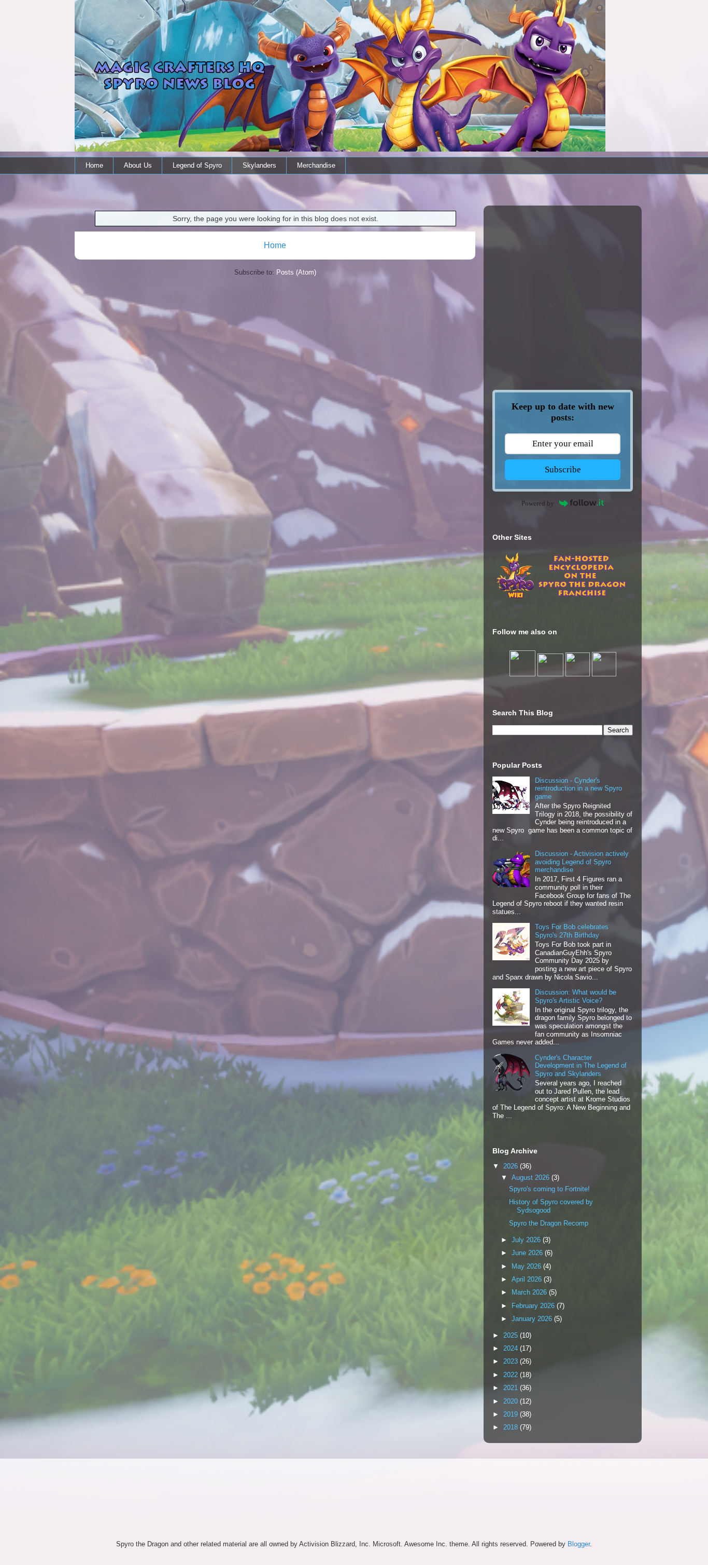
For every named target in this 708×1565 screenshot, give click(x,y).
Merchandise (316, 165)
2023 (511, 1361)
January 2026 (533, 1319)
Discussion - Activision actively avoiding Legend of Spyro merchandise (582, 862)
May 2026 (527, 1266)
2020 (511, 1401)
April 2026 (528, 1279)
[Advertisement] (562, 280)
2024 (511, 1348)
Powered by (537, 503)
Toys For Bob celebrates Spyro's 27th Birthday (571, 931)
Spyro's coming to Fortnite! (549, 1189)
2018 (511, 1427)
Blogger (579, 1544)
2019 (511, 1414)
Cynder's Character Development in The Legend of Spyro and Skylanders (581, 1066)
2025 (511, 1335)
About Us (138, 165)
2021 (511, 1388)
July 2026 (527, 1240)
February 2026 (534, 1306)
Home (94, 165)
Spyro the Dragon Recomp (548, 1223)
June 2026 (528, 1253)
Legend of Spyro (197, 165)
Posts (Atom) (296, 272)
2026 (511, 1166)
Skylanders (259, 165)
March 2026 (530, 1292)
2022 (511, 1375)
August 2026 (531, 1177)
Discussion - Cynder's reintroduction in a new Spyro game (578, 788)
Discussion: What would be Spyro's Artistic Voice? (575, 996)
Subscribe (563, 469)
